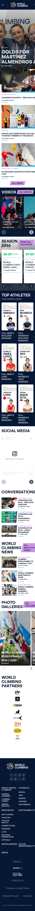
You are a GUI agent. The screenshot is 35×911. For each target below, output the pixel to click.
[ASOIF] (17, 868)
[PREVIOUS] (4, 232)
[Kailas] (17, 699)
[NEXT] (31, 232)
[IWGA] (17, 874)
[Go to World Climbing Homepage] (19, 5)
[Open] (3, 5)
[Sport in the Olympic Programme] (17, 861)
